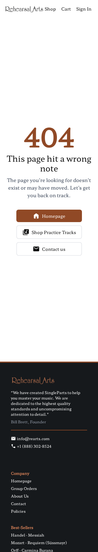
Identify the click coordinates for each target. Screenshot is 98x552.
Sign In (83, 9)
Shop (50, 9)
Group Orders (24, 488)
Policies (18, 511)
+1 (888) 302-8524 (34, 446)
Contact (18, 503)
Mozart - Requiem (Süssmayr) (39, 542)
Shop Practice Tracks (54, 232)
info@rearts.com (33, 438)
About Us (20, 496)
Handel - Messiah (27, 535)
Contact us (53, 249)
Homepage (53, 216)
